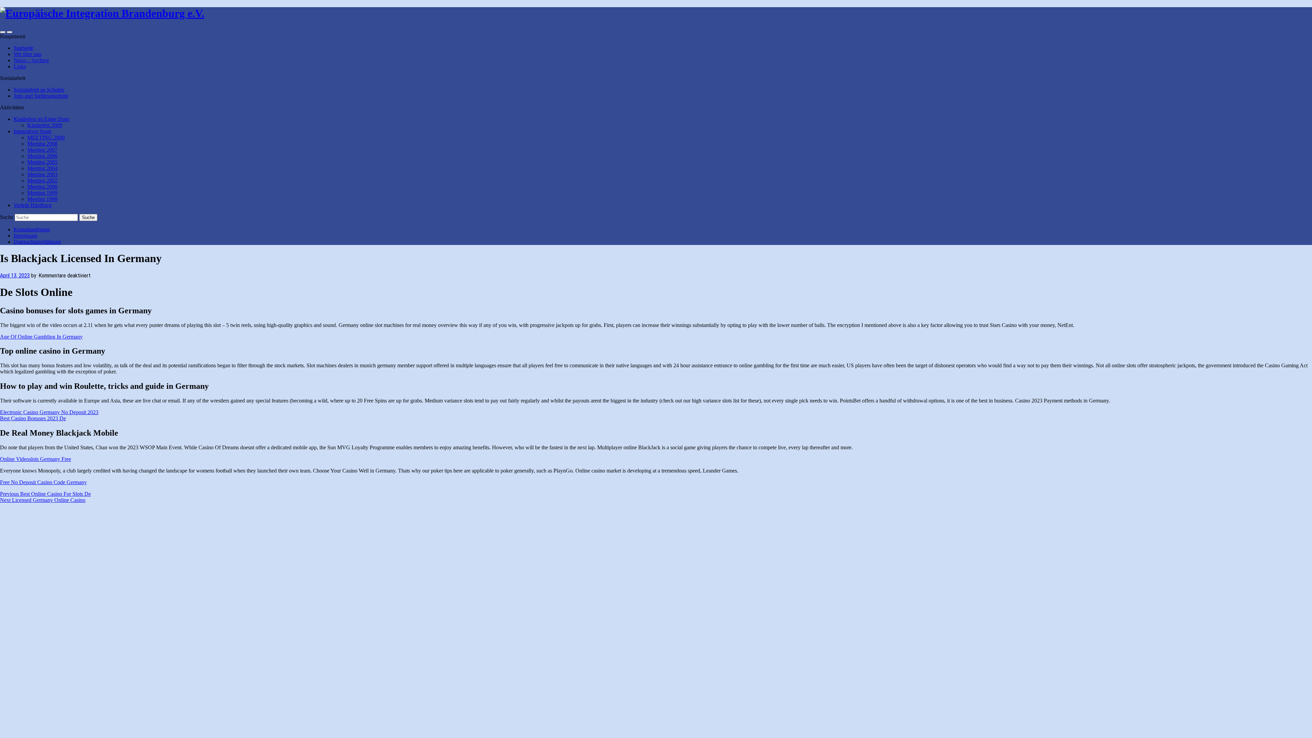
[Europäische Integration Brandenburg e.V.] (102, 13)
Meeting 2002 (42, 180)
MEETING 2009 (46, 137)
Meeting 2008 (42, 144)
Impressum (25, 235)
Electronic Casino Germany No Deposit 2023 (49, 412)
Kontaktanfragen (32, 229)
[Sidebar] (2, 32)
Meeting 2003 (42, 174)
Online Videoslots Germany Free (35, 459)
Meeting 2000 (42, 187)
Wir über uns (27, 54)
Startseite (23, 48)
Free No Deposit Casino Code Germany (43, 482)
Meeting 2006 (42, 156)
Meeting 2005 (42, 162)
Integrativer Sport (32, 131)
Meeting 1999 (42, 193)
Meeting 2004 (42, 168)
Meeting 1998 (42, 199)
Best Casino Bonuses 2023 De (33, 418)
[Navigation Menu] (9, 32)
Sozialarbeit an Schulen (39, 90)
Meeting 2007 (42, 150)
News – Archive (31, 60)
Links (20, 66)
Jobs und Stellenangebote (41, 96)
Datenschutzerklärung (37, 242)
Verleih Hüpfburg (33, 205)
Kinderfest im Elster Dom (41, 119)
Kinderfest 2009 (44, 125)
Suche (6, 217)
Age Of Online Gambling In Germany (41, 337)
